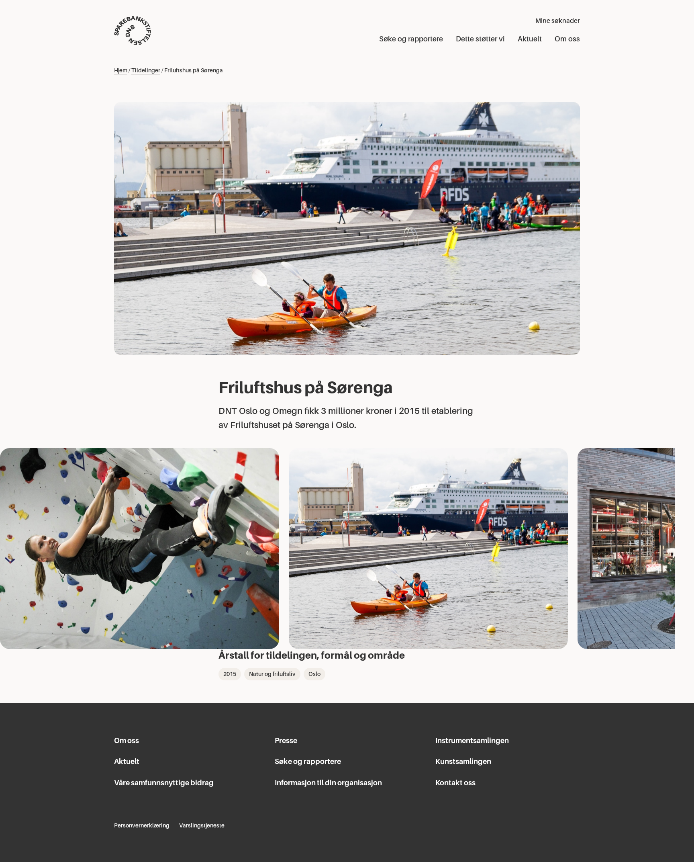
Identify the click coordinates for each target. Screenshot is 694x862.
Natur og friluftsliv (272, 674)
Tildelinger (145, 70)
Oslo (314, 674)
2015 (229, 674)
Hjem (120, 70)
